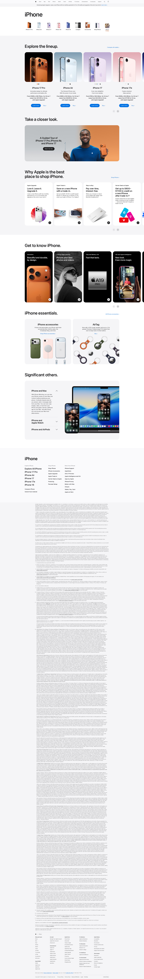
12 (128, 195)
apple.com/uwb (65, 916)
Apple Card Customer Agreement (66, 600)
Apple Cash (37, 968)
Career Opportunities (98, 959)
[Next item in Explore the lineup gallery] (118, 111)
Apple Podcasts (53, 959)
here (96, 603)
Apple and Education (83, 945)
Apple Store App (68, 948)
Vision (36, 948)
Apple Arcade (53, 953)
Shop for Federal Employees (85, 966)
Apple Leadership (97, 957)
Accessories (37, 956)
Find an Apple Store (48, 972)
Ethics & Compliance (98, 963)
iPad (36, 942)
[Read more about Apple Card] (97, 204)
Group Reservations (69, 944)
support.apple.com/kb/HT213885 (72, 590)
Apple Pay (37, 967)
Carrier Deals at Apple (69, 958)
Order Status (67, 960)
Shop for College (82, 949)
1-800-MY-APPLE (69, 972)
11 (98, 197)
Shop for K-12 (82, 947)
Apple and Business (83, 939)
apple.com (48, 603)
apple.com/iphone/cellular (48, 911)
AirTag (36, 954)
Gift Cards (37, 958)
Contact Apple (97, 967)
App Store (52, 963)
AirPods (36, 950)
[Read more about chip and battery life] (97, 276)
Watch (36, 946)
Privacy (95, 946)
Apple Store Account (54, 940)
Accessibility (96, 939)
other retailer (55, 972)
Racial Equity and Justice (99, 948)
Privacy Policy (60, 976)
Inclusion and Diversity (98, 944)
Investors (96, 961)
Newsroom (96, 955)
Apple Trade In (68, 954)
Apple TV (52, 949)
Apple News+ (52, 957)
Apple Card (37, 965)
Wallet (36, 963)
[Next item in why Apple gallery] (118, 229)
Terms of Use (67, 976)
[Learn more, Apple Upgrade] (39, 204)
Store (36, 939)
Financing (67, 956)
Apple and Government (84, 959)
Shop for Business (83, 940)
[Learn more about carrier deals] (127, 204)
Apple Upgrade (68, 952)
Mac (36, 940)
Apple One (52, 947)
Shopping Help (68, 962)
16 (100, 329)
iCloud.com (52, 942)
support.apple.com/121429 (76, 579)
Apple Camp (67, 946)
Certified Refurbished (69, 950)
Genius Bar (67, 940)
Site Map (86, 976)
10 (108, 96)
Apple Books (52, 961)
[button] (104, 1)
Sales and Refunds (75, 976)
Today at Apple (68, 942)
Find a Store (67, 939)
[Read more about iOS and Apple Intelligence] (127, 276)
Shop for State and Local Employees (84, 964)
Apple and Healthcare (83, 954)
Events (95, 965)
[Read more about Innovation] (39, 276)
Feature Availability (50, 926)
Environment (96, 942)
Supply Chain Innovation (99, 950)
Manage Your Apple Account (56, 939)
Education (96, 940)
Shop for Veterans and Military (85, 961)
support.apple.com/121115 (42, 570)
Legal (82, 976)
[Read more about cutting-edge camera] (68, 276)
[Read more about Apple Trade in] (68, 204)
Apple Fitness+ (53, 955)
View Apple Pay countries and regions (60, 922)
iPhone (36, 944)
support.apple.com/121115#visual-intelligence (46, 577)
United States (106, 976)
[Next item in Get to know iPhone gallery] (118, 306)
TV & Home (37, 952)
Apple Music (52, 951)
